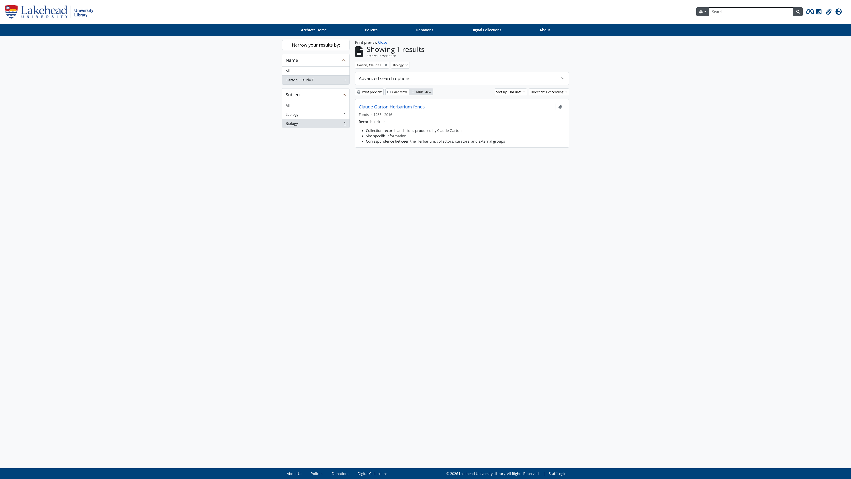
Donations (424, 29)
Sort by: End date (509, 92)
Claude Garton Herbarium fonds (392, 107)
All (288, 71)
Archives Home (314, 29)
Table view (423, 92)
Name (292, 60)
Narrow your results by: (316, 45)
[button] (809, 12)
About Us (294, 473)
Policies (371, 29)
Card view (399, 92)
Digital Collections (486, 29)
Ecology (315, 115)
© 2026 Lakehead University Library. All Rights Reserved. (493, 473)
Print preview (371, 92)
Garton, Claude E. (315, 81)
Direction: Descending (547, 92)
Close (382, 42)
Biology (315, 124)
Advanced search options (384, 78)
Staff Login (557, 473)
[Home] (51, 11)
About (545, 29)
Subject (293, 95)
